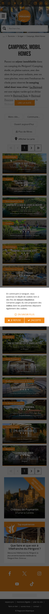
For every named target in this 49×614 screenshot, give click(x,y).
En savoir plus (26, 314)
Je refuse (16, 320)
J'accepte (36, 320)
